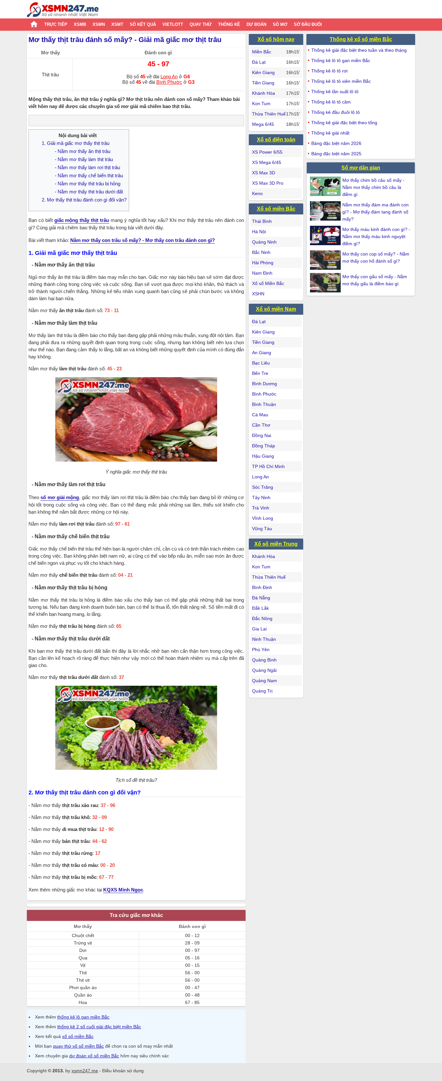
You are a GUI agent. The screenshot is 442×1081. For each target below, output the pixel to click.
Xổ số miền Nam (276, 309)
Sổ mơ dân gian (360, 167)
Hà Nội (259, 231)
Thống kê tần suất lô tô (335, 91)
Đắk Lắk (260, 608)
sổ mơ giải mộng (59, 497)
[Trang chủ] (63, 10)
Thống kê (229, 24)
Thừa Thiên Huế (269, 113)
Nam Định (262, 273)
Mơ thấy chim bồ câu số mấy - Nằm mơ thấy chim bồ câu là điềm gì (373, 187)
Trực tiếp (55, 24)
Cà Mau (260, 414)
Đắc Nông (262, 618)
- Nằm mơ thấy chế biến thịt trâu (89, 175)
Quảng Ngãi (264, 670)
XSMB (80, 24)
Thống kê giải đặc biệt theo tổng (344, 122)
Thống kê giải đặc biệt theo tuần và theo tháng (359, 50)
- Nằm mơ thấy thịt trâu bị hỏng (87, 183)
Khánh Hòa (263, 93)
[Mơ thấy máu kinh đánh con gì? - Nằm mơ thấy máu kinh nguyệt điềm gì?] (326, 235)
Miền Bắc (261, 51)
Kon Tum (261, 103)
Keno (257, 193)
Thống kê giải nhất (330, 133)
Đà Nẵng (261, 597)
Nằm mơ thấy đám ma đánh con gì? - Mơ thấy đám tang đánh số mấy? (375, 212)
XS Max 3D (263, 172)
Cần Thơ (261, 425)
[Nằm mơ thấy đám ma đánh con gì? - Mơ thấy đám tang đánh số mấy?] (326, 211)
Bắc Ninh (261, 252)
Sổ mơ (280, 24)
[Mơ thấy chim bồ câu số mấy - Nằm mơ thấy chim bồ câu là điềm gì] (326, 186)
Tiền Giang (263, 82)
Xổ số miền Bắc (276, 209)
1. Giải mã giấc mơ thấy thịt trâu (75, 143)
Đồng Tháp (263, 445)
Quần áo (83, 995)
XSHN (258, 293)
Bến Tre (260, 373)
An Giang (261, 352)
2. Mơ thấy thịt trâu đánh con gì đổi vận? (84, 199)
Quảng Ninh (264, 242)
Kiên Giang (263, 72)
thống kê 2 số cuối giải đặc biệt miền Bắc (99, 1026)
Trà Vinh (260, 507)
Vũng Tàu (262, 528)
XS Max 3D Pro (267, 183)
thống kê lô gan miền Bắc (83, 1017)
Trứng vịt (83, 942)
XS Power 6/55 (267, 152)
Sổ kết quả (143, 24)
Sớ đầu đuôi (308, 24)
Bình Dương (264, 383)
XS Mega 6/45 (266, 162)
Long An (169, 76)
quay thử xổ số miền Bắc (78, 1046)
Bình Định (262, 587)
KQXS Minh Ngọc (123, 889)
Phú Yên (261, 649)
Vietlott (172, 24)
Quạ (83, 957)
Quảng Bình (264, 659)
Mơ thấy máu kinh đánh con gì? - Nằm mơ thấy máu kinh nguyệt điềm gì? (376, 236)
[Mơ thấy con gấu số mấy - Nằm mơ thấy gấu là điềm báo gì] (326, 282)
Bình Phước (169, 82)
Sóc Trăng (262, 487)
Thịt (83, 972)
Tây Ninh (261, 497)
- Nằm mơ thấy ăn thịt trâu (82, 151)
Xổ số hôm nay (276, 39)
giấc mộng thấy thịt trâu (81, 220)
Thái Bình (262, 221)
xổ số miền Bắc (78, 1036)
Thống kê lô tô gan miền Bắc (340, 60)
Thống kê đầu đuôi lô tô (335, 112)
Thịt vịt (83, 980)
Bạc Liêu (261, 363)
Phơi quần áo (83, 987)
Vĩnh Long (262, 518)
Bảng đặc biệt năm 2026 (336, 143)
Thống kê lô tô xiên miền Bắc (341, 81)
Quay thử (201, 24)
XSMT (117, 24)
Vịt (82, 965)
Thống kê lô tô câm (331, 101)
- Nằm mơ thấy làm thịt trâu (84, 159)
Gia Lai (259, 628)
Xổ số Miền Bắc (268, 283)
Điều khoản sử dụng (123, 1070)
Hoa (83, 1002)
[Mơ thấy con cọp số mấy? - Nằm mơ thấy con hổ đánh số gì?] (326, 260)
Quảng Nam (264, 680)
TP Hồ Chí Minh (268, 466)
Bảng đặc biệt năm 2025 (336, 153)
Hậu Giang (263, 456)
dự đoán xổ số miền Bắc (94, 1055)
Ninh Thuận (264, 639)
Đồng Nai (261, 435)
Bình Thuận (264, 404)
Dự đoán (256, 24)
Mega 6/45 (263, 124)
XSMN (99, 24)
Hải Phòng (262, 262)
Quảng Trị (262, 690)
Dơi (82, 950)
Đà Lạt (259, 62)
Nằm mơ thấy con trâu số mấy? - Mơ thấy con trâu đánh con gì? (142, 240)
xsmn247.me (85, 1070)
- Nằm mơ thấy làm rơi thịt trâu (87, 167)
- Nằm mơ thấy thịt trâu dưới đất (89, 191)
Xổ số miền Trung (276, 544)
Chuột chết (83, 935)
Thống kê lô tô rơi (329, 70)
